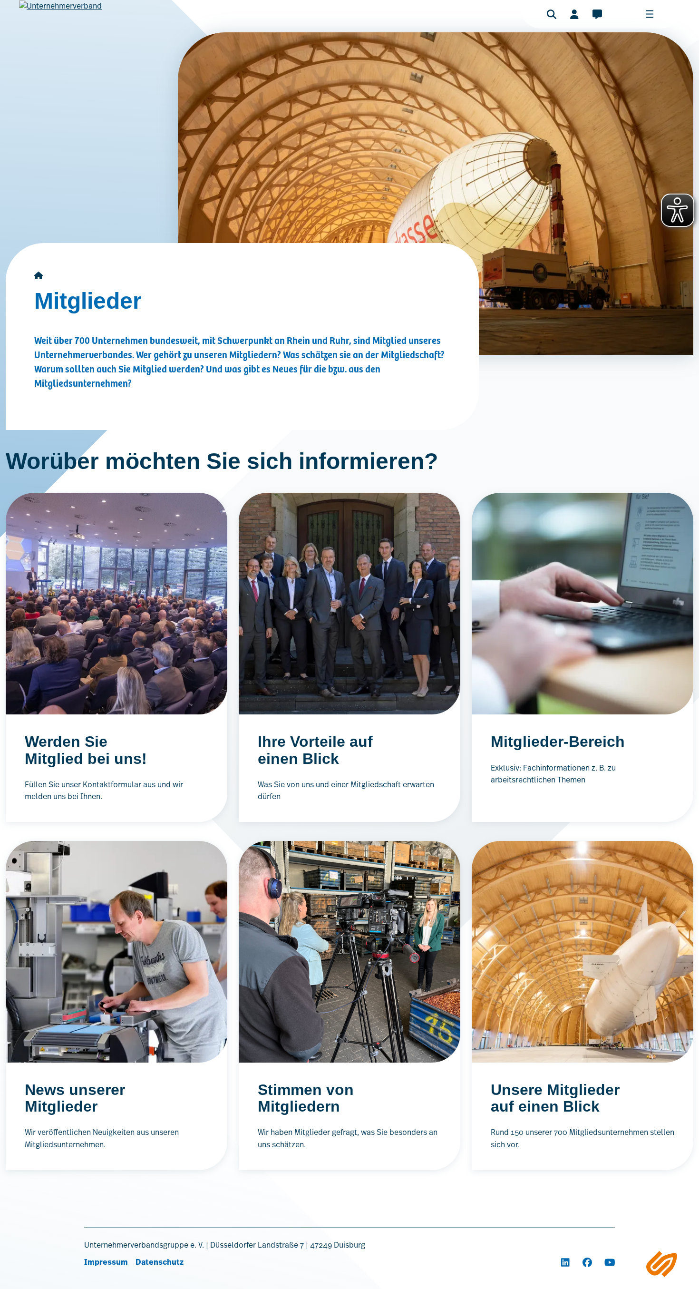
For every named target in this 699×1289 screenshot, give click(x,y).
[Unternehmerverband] (60, 19)
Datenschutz (160, 1262)
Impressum (106, 1262)
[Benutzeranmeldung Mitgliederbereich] (574, 14)
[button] (551, 14)
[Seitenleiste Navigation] (661, 1264)
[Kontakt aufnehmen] (597, 14)
